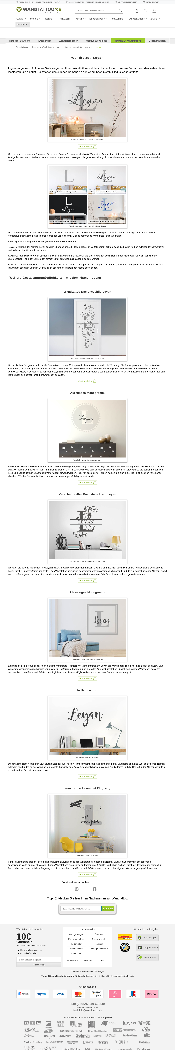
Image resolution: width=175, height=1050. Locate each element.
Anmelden (39, 965)
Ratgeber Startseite (19, 41)
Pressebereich (98, 939)
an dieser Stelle (105, 672)
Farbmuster (76, 944)
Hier (41, 476)
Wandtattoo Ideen (68, 41)
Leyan (98, 47)
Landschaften (136, 19)
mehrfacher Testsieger (127, 2)
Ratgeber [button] (22, 24)
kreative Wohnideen (96, 41)
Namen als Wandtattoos (128, 41)
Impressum (76, 953)
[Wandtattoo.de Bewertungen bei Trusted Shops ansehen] (125, 951)
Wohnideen (150, 957)
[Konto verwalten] (137, 11)
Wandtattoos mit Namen (52, 47)
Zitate (154, 19)
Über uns (99, 934)
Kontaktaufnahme (76, 939)
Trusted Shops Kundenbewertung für (66, 976)
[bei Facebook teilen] (89, 889)
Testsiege (98, 944)
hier (147, 154)
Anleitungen (44, 41)
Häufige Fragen (76, 934)
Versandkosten (76, 949)
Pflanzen (65, 19)
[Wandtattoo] (38, 9)
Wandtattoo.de (22, 47)
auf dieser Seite (121, 372)
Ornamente (117, 19)
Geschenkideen (157, 41)
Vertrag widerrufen (99, 949)
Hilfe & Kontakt (152, 2)
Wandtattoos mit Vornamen (76, 47)
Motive (78, 19)
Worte (48, 19)
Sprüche (34, 19)
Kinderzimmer (96, 19)
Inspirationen (151, 947)
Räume (19, 19)
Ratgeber (35, 47)
